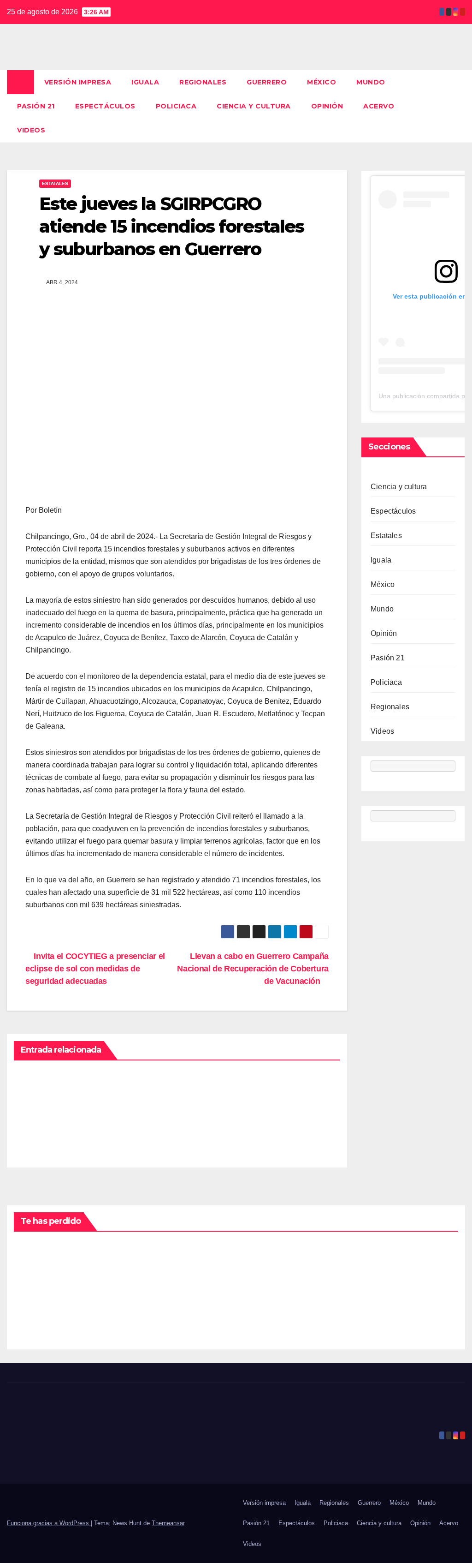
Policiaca (176, 106)
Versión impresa (78, 82)
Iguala (145, 82)
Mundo (370, 82)
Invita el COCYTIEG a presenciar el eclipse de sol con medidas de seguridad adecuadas (95, 968)
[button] (458, 106)
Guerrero (267, 82)
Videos (31, 130)
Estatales (55, 183)
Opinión (327, 106)
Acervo (378, 106)
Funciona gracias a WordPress (49, 1523)
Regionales (202, 82)
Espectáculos (105, 106)
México (321, 82)
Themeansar (168, 1523)
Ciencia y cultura (254, 106)
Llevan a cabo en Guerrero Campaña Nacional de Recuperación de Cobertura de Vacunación (253, 968)
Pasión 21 (36, 106)
